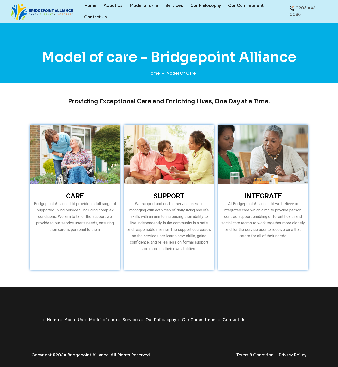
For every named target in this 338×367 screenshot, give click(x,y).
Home (90, 5)
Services (174, 5)
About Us (113, 5)
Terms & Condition (255, 355)
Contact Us (95, 17)
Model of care (144, 5)
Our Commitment (246, 5)
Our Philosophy (205, 5)
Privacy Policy (292, 355)
